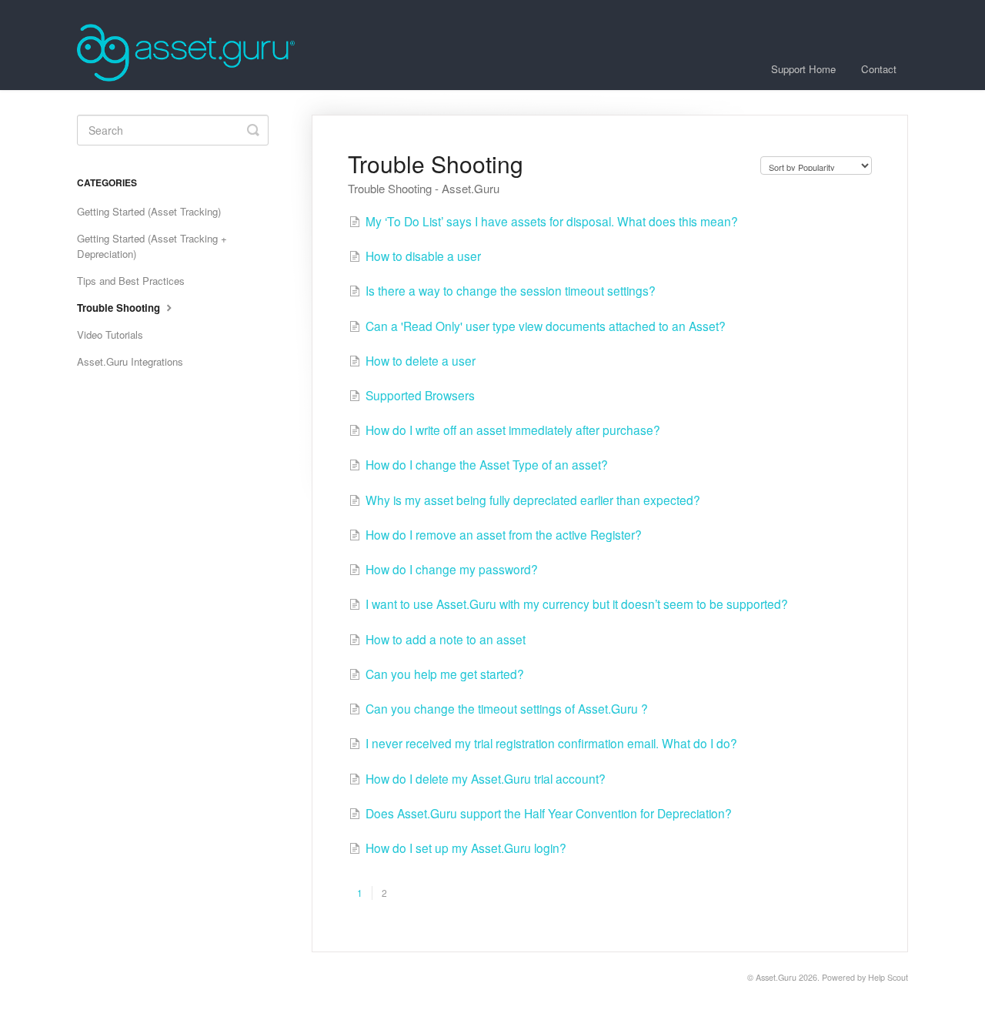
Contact (879, 69)
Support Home (803, 69)
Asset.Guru (776, 977)
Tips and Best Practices (131, 280)
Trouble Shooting (120, 307)
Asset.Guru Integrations (130, 361)
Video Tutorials (110, 334)
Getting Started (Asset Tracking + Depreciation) (152, 246)
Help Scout (888, 977)
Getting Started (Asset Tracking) (149, 211)
